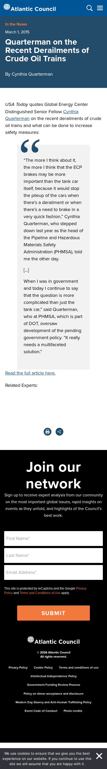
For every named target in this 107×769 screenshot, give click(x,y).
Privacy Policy (18, 667)
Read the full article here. (30, 373)
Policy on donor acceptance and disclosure (54, 693)
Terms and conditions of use (79, 667)
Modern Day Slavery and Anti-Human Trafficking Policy (53, 702)
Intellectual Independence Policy (54, 676)
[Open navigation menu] (100, 8)
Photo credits (73, 710)
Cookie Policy (43, 667)
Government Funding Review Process (53, 684)
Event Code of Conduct (41, 710)
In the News (16, 24)
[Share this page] (59, 432)
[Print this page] (47, 432)
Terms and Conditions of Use (40, 593)
